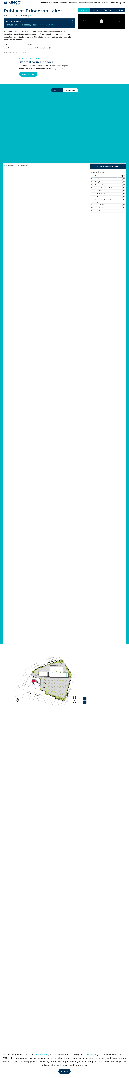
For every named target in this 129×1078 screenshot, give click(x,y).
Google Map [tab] (70, 90)
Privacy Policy (40, 1054)
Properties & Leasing (49, 3)
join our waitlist (45, 25)
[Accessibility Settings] (120, 3)
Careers (105, 3)
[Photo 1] (101, 21)
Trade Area (107, 10)
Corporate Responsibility (89, 3)
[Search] (124, 3)
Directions (33, 16)
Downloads (119, 10)
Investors (73, 3)
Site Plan (95, 10)
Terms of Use (90, 1054)
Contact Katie (28, 74)
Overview (84, 10)
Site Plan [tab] (57, 90)
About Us (114, 3)
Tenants (63, 3)
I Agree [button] (64, 1071)
